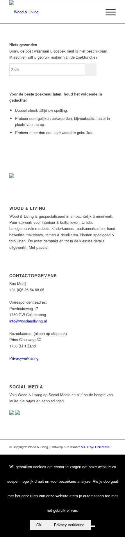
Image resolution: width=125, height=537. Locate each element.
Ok (38, 525)
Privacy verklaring (69, 525)
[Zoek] (94, 12)
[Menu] (108, 12)
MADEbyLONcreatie (95, 446)
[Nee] (93, 526)
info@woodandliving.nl (28, 321)
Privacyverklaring (23, 358)
